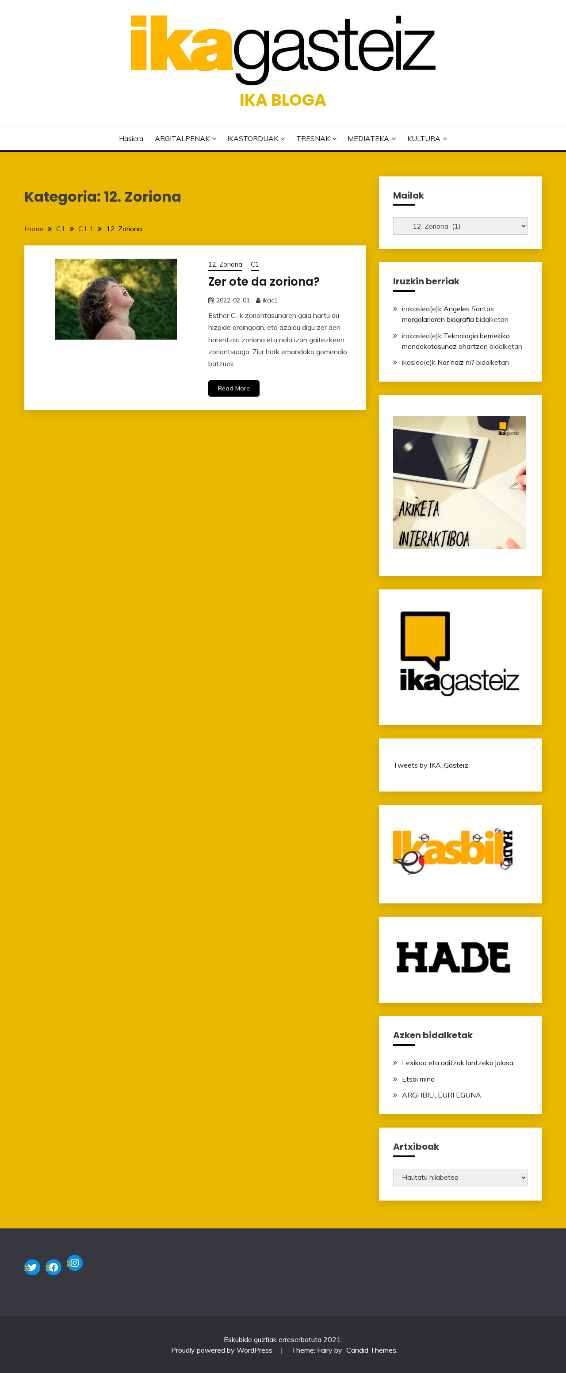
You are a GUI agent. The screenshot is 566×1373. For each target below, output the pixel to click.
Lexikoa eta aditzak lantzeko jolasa (457, 1062)
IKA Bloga (283, 99)
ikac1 (270, 300)
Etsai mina (418, 1079)
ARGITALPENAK (182, 138)
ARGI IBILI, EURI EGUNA (441, 1094)
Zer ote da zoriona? (264, 282)
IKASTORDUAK (252, 138)
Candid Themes (371, 1350)
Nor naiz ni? (455, 362)
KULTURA (423, 138)
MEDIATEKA (368, 138)
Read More (234, 388)
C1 (255, 264)
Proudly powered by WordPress (222, 1350)
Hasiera (131, 138)
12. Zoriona (225, 264)
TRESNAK (313, 138)
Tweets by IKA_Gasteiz (430, 765)
